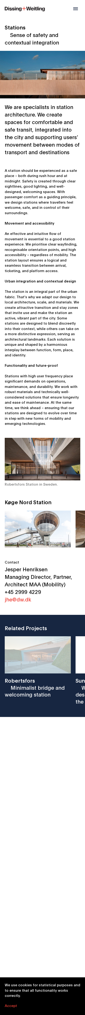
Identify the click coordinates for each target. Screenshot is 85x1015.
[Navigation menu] (75, 8)
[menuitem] (25, 8)
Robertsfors (35, 687)
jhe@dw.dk (18, 599)
